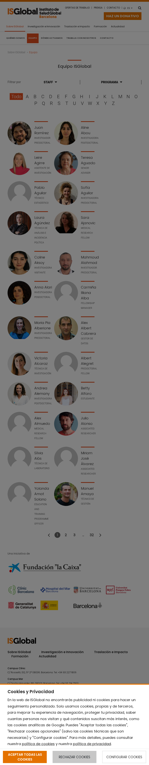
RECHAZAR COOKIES (74, 757)
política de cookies (38, 743)
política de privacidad (92, 743)
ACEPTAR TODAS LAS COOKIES (25, 757)
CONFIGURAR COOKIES (124, 757)
